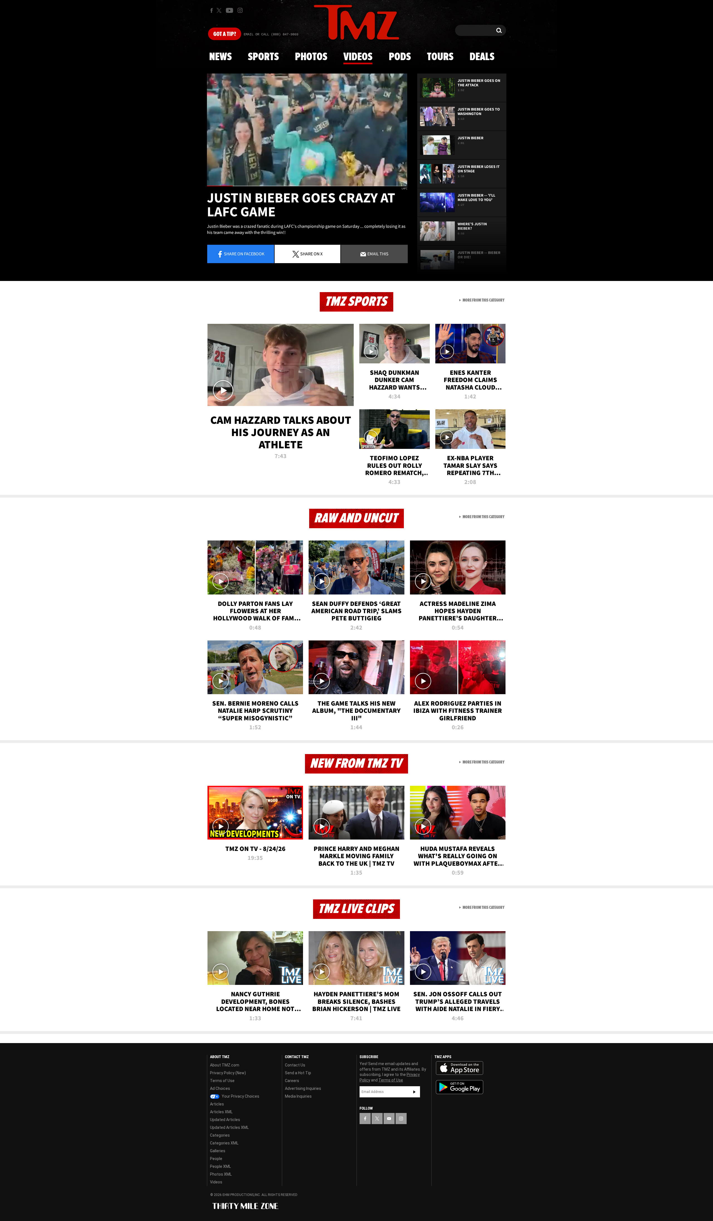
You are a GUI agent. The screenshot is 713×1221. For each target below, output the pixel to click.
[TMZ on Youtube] (229, 10)
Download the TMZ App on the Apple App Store (459, 1068)
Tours (440, 57)
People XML (220, 1166)
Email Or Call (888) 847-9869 (271, 34)
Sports (263, 57)
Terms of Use (222, 1080)
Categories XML (224, 1143)
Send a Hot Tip (298, 1073)
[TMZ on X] (220, 10)
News (220, 57)
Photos (311, 57)
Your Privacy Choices (240, 1096)
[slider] (307, 186)
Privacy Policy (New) (228, 1073)
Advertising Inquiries (303, 1088)
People (216, 1158)
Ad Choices (220, 1088)
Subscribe (414, 1091)
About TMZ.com (224, 1065)
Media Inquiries (298, 1096)
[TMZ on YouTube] (389, 1118)
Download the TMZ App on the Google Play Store (459, 1087)
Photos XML (221, 1174)
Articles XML (221, 1112)
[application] (307, 130)
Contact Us (295, 1065)
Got (224, 34)
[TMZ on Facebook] (211, 10)
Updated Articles (225, 1119)
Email (378, 253)
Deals (482, 57)
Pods (400, 57)
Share (244, 253)
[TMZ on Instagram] (240, 10)
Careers (292, 1080)
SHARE (311, 253)
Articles (217, 1104)
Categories (220, 1135)
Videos (357, 57)
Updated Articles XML (229, 1127)
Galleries (217, 1151)
